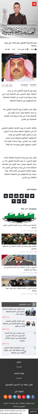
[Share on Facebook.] (27, 196)
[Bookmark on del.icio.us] (24, 201)
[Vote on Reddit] (22, 196)
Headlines (33, 84)
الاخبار (33, 49)
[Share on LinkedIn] (6, 196)
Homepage (24, 84)
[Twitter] (28, 397)
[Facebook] (33, 397)
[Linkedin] (14, 397)
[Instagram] (10, 397)
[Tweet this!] (32, 196)
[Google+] (19, 397)
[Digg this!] (11, 196)
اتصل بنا (19, 366)
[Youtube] (23, 397)
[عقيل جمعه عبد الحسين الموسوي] (17, 13)
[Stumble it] (16, 196)
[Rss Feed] (5, 397)
